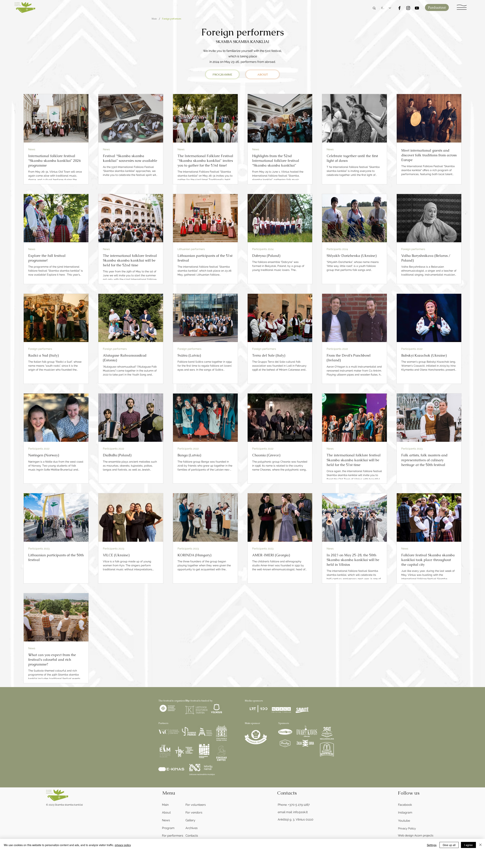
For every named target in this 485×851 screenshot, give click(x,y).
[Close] (480, 845)
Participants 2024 (263, 249)
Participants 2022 (337, 348)
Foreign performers (413, 249)
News (31, 149)
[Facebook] (399, 8)
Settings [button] (431, 845)
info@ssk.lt (300, 812)
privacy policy (123, 845)
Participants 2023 (411, 448)
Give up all (449, 845)
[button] (462, 7)
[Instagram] (408, 8)
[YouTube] (416, 8)
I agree (468, 845)
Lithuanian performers (191, 249)
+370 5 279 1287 (299, 805)
